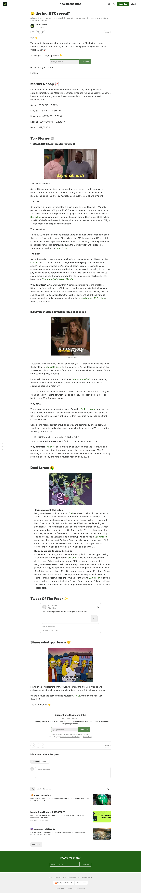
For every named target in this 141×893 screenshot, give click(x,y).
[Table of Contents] (2, 446)
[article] (70, 800)
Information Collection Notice (70, 737)
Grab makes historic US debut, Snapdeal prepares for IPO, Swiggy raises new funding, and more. (59, 799)
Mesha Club (44, 820)
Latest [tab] (38, 789)
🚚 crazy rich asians (40, 795)
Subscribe (123, 4)
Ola (70, 513)
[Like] (32, 32)
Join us (76, 696)
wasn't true (62, 248)
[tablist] (39, 761)
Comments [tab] (36, 761)
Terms (76, 877)
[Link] (27, 84)
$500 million (101, 537)
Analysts (51, 447)
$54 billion (35, 217)
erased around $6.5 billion (92, 298)
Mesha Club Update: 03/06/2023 (47, 812)
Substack (59, 888)
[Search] (109, 4)
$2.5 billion (94, 578)
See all (35, 844)
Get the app (81, 883)
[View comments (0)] (38, 32)
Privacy (70, 877)
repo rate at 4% (53, 367)
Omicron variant (89, 409)
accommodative (81, 379)
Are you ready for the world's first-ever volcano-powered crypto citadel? (57, 832)
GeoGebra (71, 557)
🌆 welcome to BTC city (42, 829)
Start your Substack (64, 883)
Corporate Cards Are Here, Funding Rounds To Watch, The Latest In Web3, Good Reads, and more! (58, 816)
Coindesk (35, 262)
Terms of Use (81, 735)
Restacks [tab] (45, 761)
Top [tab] (33, 789)
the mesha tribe (41, 25)
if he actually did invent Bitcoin (57, 279)
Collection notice (86, 877)
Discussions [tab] (47, 789)
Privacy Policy (87, 737)
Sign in (134, 4)
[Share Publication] (114, 4)
